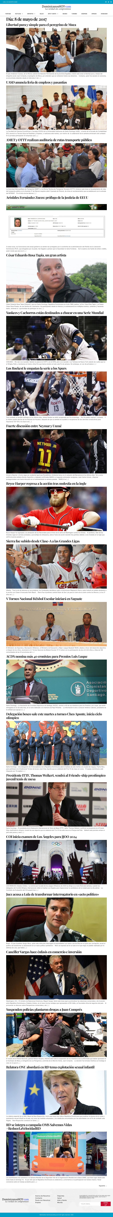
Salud (42, 13)
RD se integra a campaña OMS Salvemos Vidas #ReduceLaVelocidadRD (39, 1126)
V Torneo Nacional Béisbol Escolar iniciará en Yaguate (44, 598)
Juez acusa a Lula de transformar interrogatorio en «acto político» (52, 894)
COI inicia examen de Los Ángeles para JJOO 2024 (41, 836)
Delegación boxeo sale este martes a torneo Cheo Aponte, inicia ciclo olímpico (54, 716)
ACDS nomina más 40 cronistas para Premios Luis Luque (46, 656)
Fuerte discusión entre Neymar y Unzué (34, 426)
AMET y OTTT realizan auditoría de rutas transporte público (49, 140)
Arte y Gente (52, 13)
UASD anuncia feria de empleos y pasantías (36, 82)
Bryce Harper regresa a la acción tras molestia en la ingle (46, 483)
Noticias (18, 13)
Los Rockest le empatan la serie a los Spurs (36, 368)
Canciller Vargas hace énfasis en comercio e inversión (44, 952)
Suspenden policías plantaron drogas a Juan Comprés (44, 1009)
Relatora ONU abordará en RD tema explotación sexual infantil (50, 1067)
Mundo (65, 13)
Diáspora (84, 13)
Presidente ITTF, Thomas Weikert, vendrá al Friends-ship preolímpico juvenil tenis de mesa (55, 777)
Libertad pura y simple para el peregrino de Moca (41, 24)
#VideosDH (104, 13)
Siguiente (103, 1186)
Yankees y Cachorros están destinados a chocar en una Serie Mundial (54, 312)
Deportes (30, 13)
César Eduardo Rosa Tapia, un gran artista (36, 255)
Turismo (74, 13)
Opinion (94, 13)
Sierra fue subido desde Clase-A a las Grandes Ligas (43, 541)
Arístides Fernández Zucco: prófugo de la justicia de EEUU (47, 197)
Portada (8, 13)
